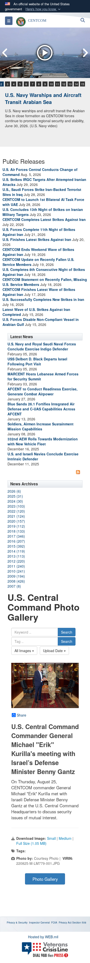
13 (70, 84)
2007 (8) (14, 586)
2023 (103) (16, 506)
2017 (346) (16, 536)
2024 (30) (15, 501)
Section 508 (79, 922)
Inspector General (39, 922)
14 (76, 84)
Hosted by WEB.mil (43, 936)
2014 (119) (16, 551)
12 (63, 84)
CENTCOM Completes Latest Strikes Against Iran (44, 219)
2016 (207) (16, 541)
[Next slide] (85, 52)
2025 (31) (15, 496)
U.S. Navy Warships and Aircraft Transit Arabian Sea (43, 98)
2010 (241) (16, 571)
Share (21, 715)
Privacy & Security (17, 922)
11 (57, 84)
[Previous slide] (5, 52)
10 (51, 84)
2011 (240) (16, 566)
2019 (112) (16, 526)
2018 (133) (16, 531)
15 (82, 84)
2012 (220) (16, 561)
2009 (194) (16, 576)
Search (66, 632)
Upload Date (53, 650)
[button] (44, 9)
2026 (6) (14, 491)
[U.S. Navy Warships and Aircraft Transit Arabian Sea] (45, 52)
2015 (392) (16, 546)
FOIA (54, 922)
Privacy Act (65, 922)
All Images (23, 650)
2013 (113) (16, 556)
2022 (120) (16, 511)
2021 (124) (16, 516)
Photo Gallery (45, 879)
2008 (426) (16, 581)
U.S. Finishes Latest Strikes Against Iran (36, 239)
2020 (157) (16, 521)
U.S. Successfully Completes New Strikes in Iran (43, 299)
